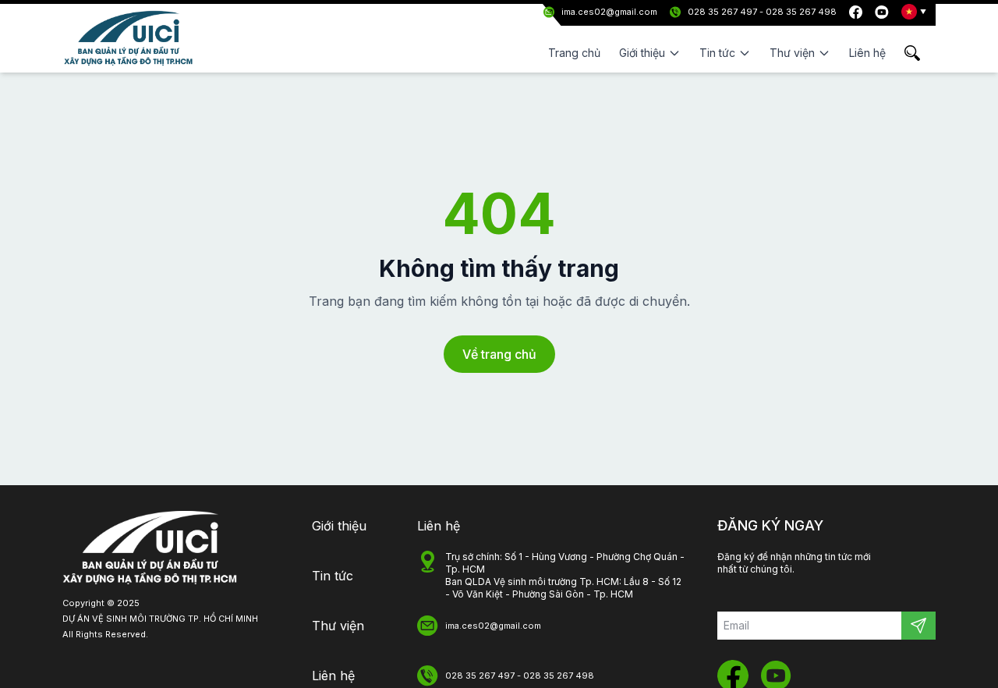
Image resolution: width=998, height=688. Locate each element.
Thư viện (338, 625)
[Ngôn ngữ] (913, 12)
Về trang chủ (499, 354)
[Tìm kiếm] (920, 53)
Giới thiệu (339, 526)
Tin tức (332, 575)
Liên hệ (867, 52)
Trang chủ (574, 52)
